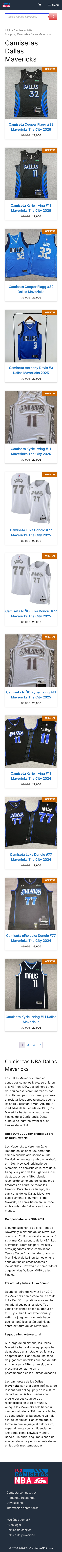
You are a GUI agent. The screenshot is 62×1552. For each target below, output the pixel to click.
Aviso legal (14, 1525)
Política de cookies (19, 1530)
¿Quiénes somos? (18, 1519)
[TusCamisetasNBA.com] (6, 5)
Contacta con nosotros (22, 1492)
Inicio (8, 30)
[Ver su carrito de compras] (39, 5)
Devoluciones (15, 1502)
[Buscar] (53, 16)
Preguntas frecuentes (21, 1497)
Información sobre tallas (23, 1508)
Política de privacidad (21, 1535)
